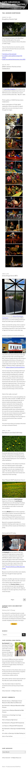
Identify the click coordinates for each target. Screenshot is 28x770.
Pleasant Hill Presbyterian (17, 722)
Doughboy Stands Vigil (9, 19)
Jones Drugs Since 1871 (10, 276)
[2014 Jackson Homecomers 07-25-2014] (14, 119)
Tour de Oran (9, 736)
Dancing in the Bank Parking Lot (17, 733)
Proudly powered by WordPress (13, 766)
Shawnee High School (11, 719)
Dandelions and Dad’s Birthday (12, 432)
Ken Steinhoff (5, 705)
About (3, 766)
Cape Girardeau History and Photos (13, 3)
